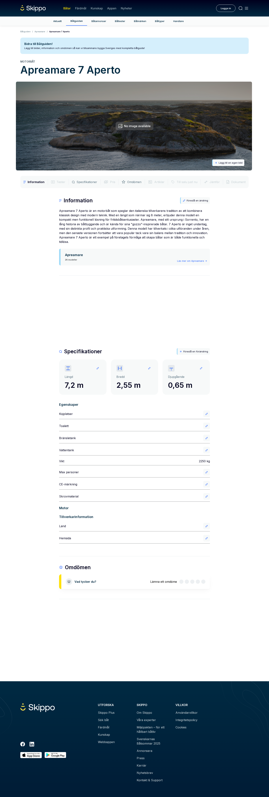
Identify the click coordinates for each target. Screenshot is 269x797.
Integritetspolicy (186, 720)
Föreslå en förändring (195, 351)
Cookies (180, 727)
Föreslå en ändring (197, 200)
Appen (111, 8)
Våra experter (146, 720)
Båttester (120, 21)
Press (141, 758)
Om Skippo (144, 712)
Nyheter (126, 8)
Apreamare (40, 31)
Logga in (226, 8)
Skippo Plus (106, 712)
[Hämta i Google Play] (55, 755)
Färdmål (80, 8)
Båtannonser (98, 21)
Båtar (67, 8)
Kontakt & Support (149, 780)
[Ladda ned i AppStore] (31, 755)
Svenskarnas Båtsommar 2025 (148, 741)
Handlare (178, 21)
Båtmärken (140, 21)
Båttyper (160, 21)
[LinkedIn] (31, 745)
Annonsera (144, 751)
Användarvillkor (186, 712)
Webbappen (106, 742)
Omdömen (134, 182)
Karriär (141, 765)
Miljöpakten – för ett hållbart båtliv (151, 729)
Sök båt (103, 720)
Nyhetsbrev (145, 773)
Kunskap (97, 8)
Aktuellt (57, 21)
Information (36, 182)
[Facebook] (22, 745)
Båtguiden (76, 20)
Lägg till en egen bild (230, 162)
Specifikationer (86, 182)
